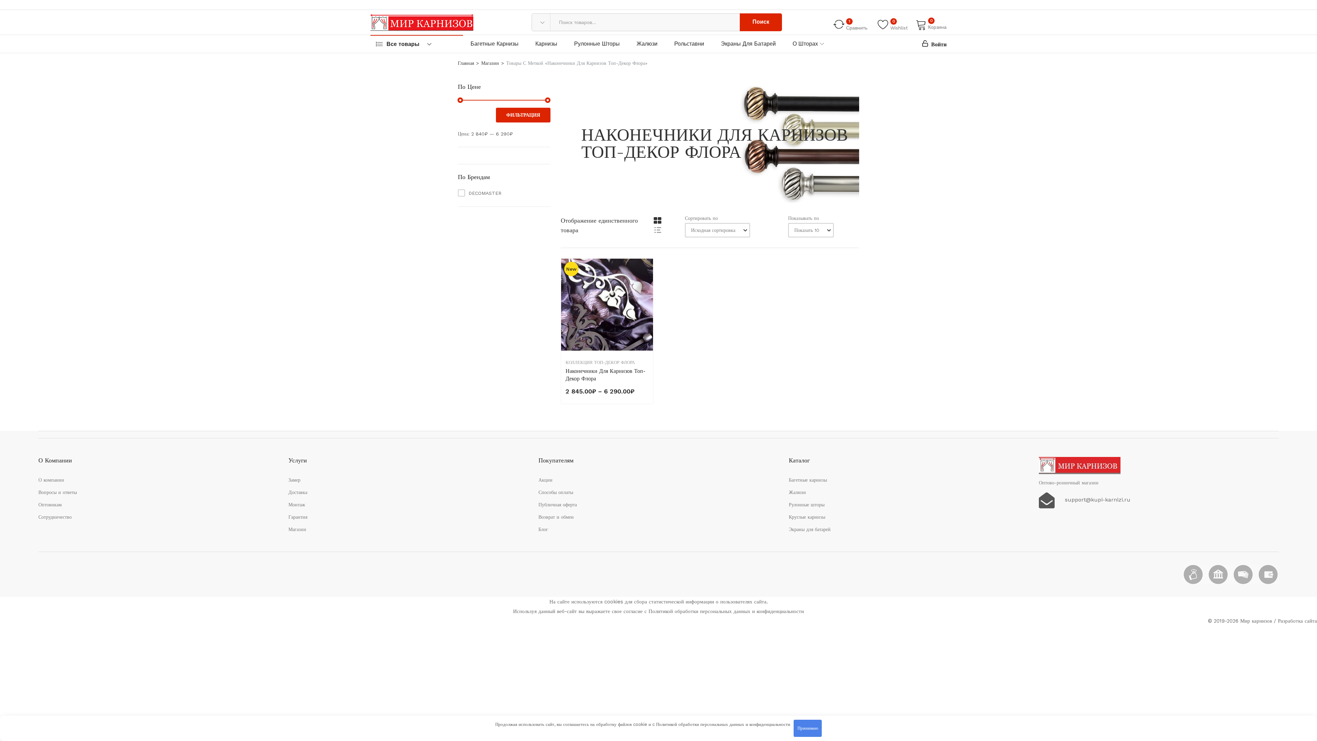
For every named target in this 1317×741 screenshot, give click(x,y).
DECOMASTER (484, 193)
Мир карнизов (1256, 621)
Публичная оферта (557, 504)
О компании (51, 480)
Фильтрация (523, 115)
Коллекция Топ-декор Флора (600, 362)
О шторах (805, 43)
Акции (545, 480)
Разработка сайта (1297, 621)
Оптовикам (50, 504)
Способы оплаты (555, 492)
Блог (543, 529)
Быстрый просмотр (647, 302)
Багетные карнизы (495, 43)
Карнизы (546, 43)
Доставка (297, 492)
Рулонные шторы (597, 43)
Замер (294, 480)
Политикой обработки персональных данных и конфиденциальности (723, 724)
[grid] (657, 220)
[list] (657, 229)
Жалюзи (647, 43)
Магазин (490, 63)
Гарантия (297, 517)
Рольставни (689, 43)
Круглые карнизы (807, 517)
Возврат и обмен (556, 517)
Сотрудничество (55, 517)
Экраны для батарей (748, 43)
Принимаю (807, 728)
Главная (466, 63)
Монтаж (296, 504)
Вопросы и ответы (57, 492)
